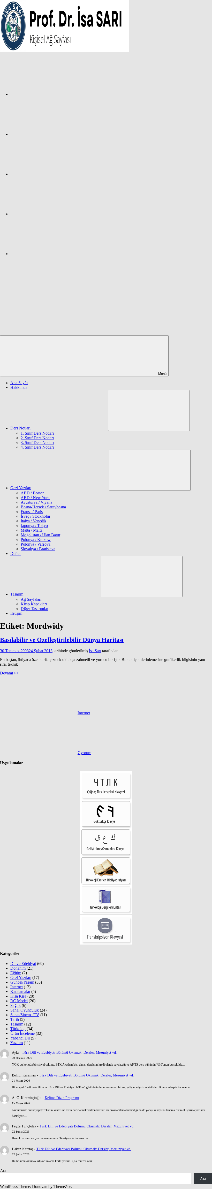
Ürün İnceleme (22, 1033)
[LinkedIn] (49, 214)
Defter (15, 553)
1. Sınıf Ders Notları (37, 433)
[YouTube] (49, 253)
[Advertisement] (106, 296)
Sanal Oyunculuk (24, 1010)
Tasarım (16, 594)
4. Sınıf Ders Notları (37, 447)
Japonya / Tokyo (34, 525)
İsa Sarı (95, 651)
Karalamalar (20, 991)
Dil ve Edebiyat (23, 963)
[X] (49, 174)
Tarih (14, 1019)
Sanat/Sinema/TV (24, 1015)
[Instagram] (49, 134)
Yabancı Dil (20, 1038)
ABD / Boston (32, 493)
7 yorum (84, 752)
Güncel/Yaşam (22, 982)
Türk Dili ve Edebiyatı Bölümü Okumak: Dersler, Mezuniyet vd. (69, 1052)
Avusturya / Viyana (36, 502)
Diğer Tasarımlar (34, 608)
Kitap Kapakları (34, 604)
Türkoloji (18, 1029)
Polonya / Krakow (36, 539)
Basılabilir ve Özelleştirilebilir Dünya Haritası (62, 639)
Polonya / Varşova (35, 544)
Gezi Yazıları (20, 488)
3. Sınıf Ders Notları (37, 442)
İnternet (84, 713)
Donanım (18, 968)
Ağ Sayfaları (31, 599)
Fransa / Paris (32, 511)
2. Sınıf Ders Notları (37, 438)
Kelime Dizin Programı (62, 1098)
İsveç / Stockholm (35, 516)
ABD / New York (35, 497)
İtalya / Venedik (33, 521)
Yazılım (16, 1043)
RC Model (19, 1001)
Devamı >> (9, 673)
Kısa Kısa (18, 996)
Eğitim (15, 973)
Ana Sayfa (19, 383)
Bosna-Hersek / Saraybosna (43, 507)
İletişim (16, 613)
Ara (3, 1170)
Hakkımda (18, 387)
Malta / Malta (31, 530)
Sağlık (15, 1005)
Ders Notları (20, 428)
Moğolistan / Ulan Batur (40, 535)
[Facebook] (49, 94)
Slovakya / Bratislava (38, 549)
